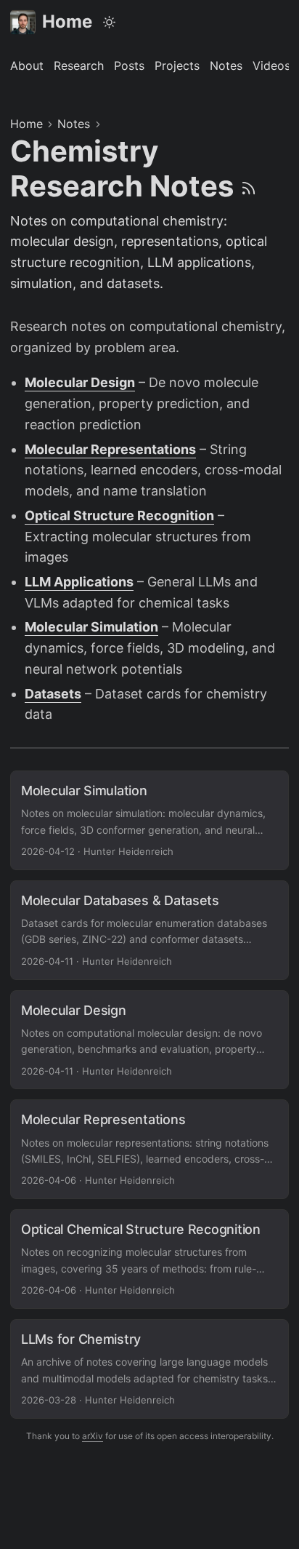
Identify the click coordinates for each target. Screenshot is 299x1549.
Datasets (53, 693)
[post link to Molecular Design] (149, 1040)
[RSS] (248, 186)
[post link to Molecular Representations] (149, 1149)
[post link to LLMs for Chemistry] (149, 1369)
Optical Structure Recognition (119, 515)
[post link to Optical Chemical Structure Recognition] (149, 1259)
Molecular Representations (110, 449)
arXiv (92, 1435)
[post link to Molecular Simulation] (149, 820)
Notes (73, 123)
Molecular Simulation (91, 626)
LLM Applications (79, 581)
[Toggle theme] (109, 22)
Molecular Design (80, 382)
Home (67, 21)
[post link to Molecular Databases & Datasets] (149, 930)
